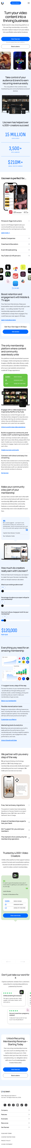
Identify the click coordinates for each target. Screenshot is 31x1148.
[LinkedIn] (26, 1105)
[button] (22, 962)
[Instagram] (13, 1105)
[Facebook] (9, 1105)
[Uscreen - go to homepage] (2, 3)
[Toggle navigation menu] (29, 3)
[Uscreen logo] (5, 1091)
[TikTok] (22, 1105)
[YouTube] (17, 1105)
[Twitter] (5, 1105)
